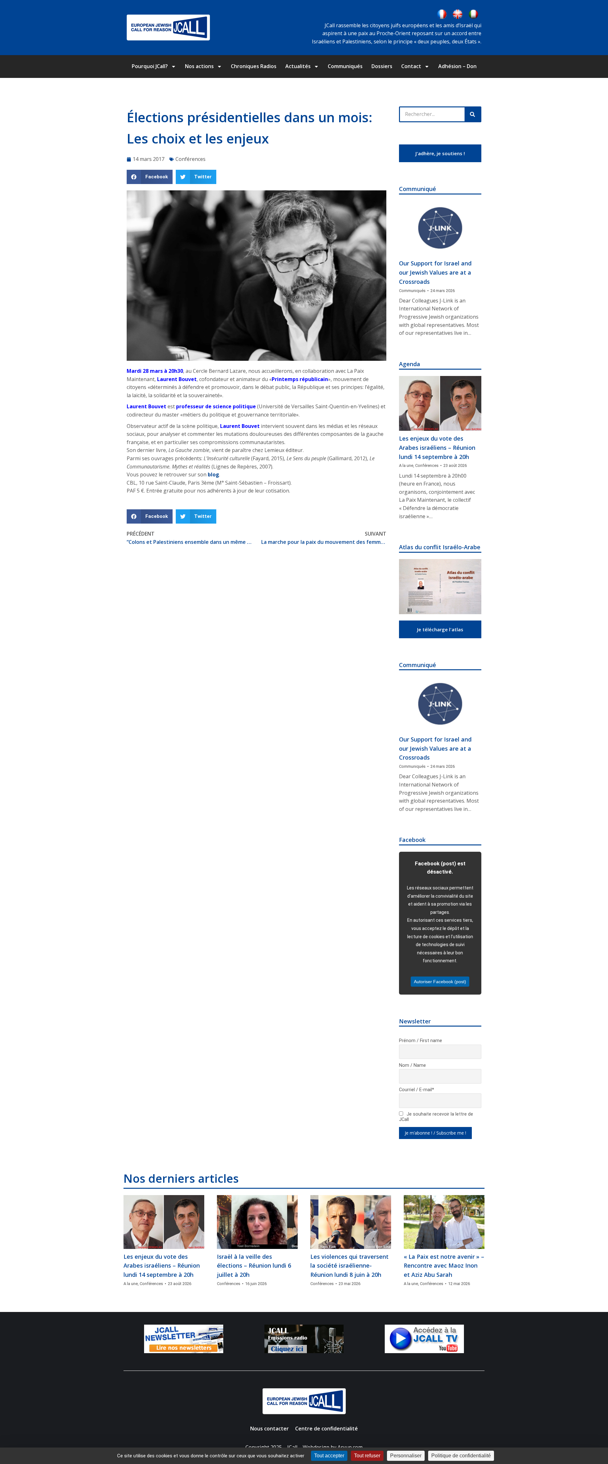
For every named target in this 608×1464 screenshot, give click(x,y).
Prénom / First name (420, 1040)
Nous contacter (269, 1428)
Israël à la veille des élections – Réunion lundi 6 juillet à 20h (254, 1266)
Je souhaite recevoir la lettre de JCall (436, 1116)
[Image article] (440, 228)
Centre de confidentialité (326, 1428)
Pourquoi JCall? (150, 66)
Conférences (190, 159)
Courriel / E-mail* (416, 1089)
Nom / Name (412, 1065)
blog (212, 474)
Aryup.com (350, 1447)
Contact (411, 66)
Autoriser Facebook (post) (440, 981)
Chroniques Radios (253, 66)
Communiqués (345, 66)
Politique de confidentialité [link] (461, 1455)
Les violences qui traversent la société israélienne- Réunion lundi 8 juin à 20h (349, 1266)
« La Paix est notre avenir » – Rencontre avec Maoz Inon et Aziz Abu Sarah (444, 1266)
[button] (150, 177)
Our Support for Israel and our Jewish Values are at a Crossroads (435, 272)
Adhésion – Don (457, 66)
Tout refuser (367, 1455)
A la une (406, 465)
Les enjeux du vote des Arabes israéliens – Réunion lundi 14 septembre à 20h (437, 448)
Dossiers (381, 66)
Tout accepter (329, 1455)
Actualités (298, 66)
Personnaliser (405, 1455)
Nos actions (199, 66)
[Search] (472, 114)
